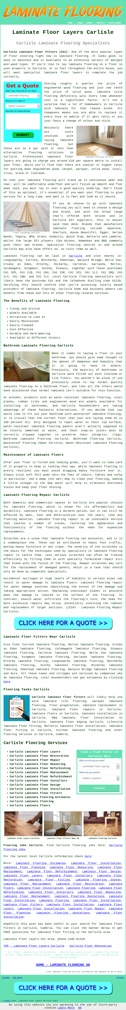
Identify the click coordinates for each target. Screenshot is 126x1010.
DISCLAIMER (115, 23)
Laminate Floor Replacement (27, 883)
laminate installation (99, 713)
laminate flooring (23, 677)
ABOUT (90, 23)
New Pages (17, 978)
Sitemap (6, 978)
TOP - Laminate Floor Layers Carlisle (34, 946)
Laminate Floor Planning (24, 867)
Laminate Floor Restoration (80, 883)
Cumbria (62, 734)
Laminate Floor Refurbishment (52, 871)
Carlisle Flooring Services (35, 743)
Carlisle (75, 255)
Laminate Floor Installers (69, 875)
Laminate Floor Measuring (71, 867)
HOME (70, 23)
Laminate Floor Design (101, 871)
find (15, 644)
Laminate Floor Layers (23, 875)
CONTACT (100, 23)
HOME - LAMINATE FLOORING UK (63, 965)
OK (80, 1007)
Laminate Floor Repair (86, 908)
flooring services (18, 734)
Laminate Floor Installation (96, 863)
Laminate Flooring (80, 888)
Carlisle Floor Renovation (90, 946)
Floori (7, 1001)
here (7, 681)
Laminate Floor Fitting (49, 879)
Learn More (66, 1007)
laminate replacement (100, 705)
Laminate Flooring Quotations (79, 896)
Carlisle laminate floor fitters (58, 697)
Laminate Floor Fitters (23, 904)
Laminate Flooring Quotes (98, 879)
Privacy (120, 978)
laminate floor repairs (73, 709)
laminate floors (44, 713)
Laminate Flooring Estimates (41, 863)
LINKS (80, 23)
